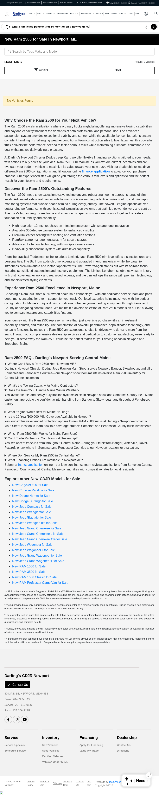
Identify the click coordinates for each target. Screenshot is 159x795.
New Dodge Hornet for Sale (31, 495)
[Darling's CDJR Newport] (14, 13)
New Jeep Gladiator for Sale (31, 517)
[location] (77, 2)
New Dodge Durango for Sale (32, 501)
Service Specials (14, 745)
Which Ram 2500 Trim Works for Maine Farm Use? (43, 433)
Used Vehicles (50, 750)
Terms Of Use (44, 783)
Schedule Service (15, 750)
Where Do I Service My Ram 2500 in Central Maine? (44, 455)
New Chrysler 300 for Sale (30, 485)
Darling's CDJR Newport (12, 783)
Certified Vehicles (52, 756)
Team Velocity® (117, 782)
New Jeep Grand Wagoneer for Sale (37, 555)
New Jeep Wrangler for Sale (31, 512)
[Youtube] (25, 719)
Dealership (127, 737)
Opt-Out (89, 783)
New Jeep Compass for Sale (32, 506)
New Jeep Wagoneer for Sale (32, 544)
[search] (156, 13)
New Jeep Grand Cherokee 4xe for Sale (39, 539)
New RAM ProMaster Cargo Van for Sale (40, 582)
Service (11, 737)
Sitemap (57, 783)
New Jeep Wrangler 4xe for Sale (34, 523)
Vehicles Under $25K (55, 761)
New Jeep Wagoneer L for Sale (33, 550)
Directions (123, 750)
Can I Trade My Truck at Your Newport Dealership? (43, 438)
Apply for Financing (91, 745)
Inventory (51, 737)
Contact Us (20, 684)
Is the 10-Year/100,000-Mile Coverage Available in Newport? (49, 416)
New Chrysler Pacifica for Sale (33, 490)
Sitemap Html (67, 783)
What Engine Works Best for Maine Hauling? (38, 412)
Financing (89, 737)
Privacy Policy (31, 783)
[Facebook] (8, 719)
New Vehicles (50, 745)
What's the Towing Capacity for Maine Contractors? (43, 385)
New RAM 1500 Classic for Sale (34, 577)
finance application (96, 171)
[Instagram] (16, 719)
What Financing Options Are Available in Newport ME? (45, 460)
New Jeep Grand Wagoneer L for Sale (38, 561)
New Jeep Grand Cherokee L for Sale (38, 533)
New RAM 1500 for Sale (29, 566)
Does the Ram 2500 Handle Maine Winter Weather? (43, 390)
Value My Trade (89, 750)
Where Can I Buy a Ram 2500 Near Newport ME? (42, 363)
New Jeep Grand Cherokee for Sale (36, 528)
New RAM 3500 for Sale (29, 571)
